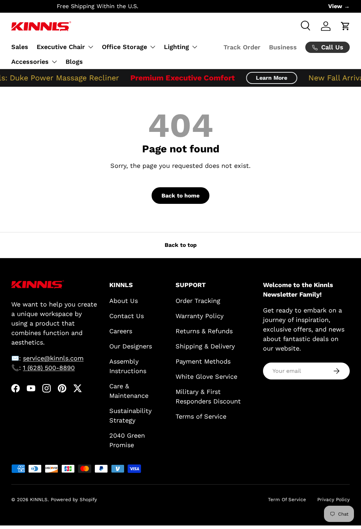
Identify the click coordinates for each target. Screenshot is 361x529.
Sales (19, 46)
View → (339, 6)
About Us (123, 300)
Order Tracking (198, 300)
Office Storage (124, 46)
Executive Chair (61, 46)
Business (283, 47)
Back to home (180, 195)
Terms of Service (201, 416)
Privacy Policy (333, 499)
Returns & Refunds (204, 331)
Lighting (176, 46)
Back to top (181, 245)
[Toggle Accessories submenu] (54, 61)
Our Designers (130, 346)
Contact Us (126, 316)
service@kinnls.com (53, 358)
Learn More (267, 77)
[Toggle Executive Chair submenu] (90, 47)
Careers (120, 331)
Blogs (74, 61)
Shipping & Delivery (205, 346)
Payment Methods (203, 361)
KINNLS (39, 499)
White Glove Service (206, 376)
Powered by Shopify (74, 499)
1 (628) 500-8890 (49, 367)
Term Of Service (287, 499)
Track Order (242, 47)
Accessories (30, 61)
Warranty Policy (200, 316)
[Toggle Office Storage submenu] (152, 47)
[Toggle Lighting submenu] (194, 47)
